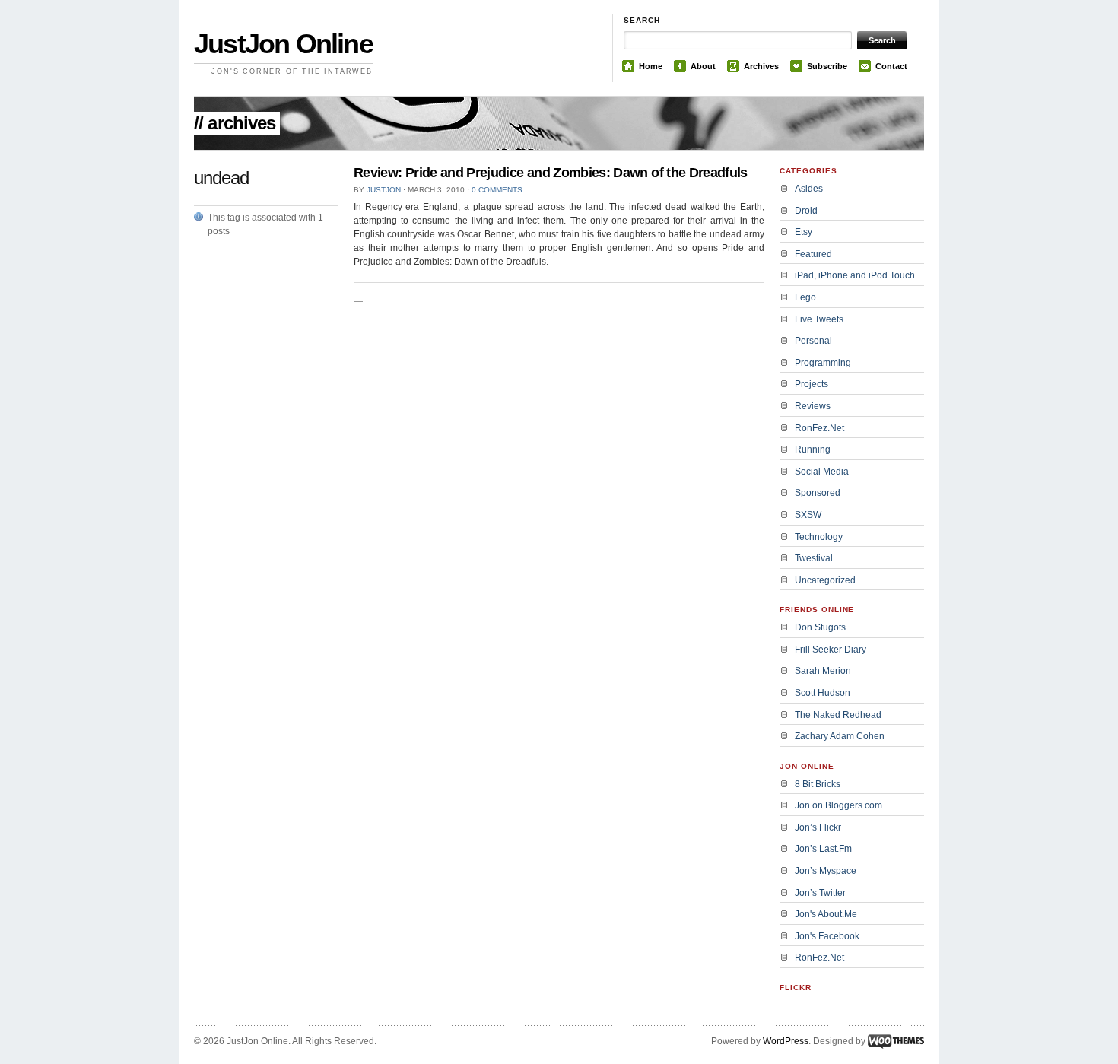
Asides (809, 188)
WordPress (785, 1041)
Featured (813, 254)
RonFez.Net (819, 428)
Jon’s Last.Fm (823, 848)
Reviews (813, 406)
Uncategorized (825, 580)
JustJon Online (283, 43)
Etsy (803, 232)
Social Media (822, 471)
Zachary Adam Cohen (840, 736)
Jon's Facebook (827, 936)
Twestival (814, 558)
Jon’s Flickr (818, 827)
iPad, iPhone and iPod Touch (855, 275)
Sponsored (817, 493)
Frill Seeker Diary (830, 649)
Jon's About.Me (826, 914)
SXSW (808, 515)
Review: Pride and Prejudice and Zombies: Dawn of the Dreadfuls (551, 172)
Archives (761, 66)
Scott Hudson (822, 693)
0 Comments (497, 190)
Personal (813, 340)
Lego (805, 297)
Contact (891, 66)
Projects (811, 384)
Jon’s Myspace (825, 870)
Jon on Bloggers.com (838, 805)
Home (650, 66)
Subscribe (827, 66)
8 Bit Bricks (817, 784)
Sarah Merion (823, 670)
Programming (823, 362)
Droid (806, 210)
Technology (819, 537)
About (703, 66)
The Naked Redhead (838, 715)
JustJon (384, 190)
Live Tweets (819, 319)
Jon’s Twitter (820, 893)
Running (813, 449)
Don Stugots (820, 627)
